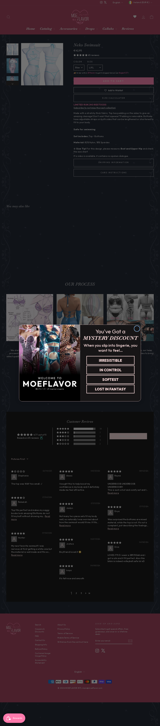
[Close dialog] (137, 328)
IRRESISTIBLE (110, 360)
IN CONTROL (111, 370)
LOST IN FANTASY (110, 389)
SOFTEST (110, 379)
